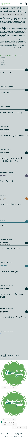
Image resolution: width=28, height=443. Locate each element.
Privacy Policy (6, 433)
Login (17, 434)
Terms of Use (19, 433)
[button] (9, 387)
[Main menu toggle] (21, 4)
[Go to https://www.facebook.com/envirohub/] (26, 416)
